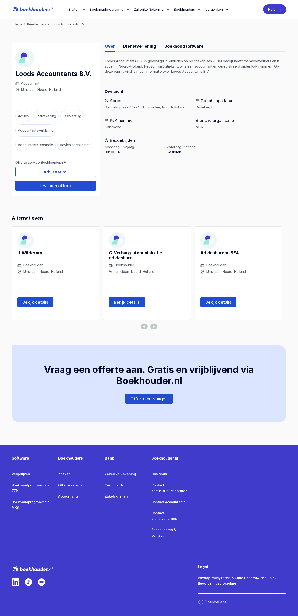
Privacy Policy (209, 578)
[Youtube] (41, 582)
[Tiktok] (28, 582)
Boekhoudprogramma (106, 9)
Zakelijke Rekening (148, 9)
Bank (109, 458)
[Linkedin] (15, 582)
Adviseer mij (56, 171)
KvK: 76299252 (264, 578)
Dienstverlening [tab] (139, 46)
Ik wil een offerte (56, 185)
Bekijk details (35, 302)
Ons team (159, 474)
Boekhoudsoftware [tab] (183, 46)
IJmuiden (28, 89)
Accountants (68, 496)
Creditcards (114, 485)
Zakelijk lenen (116, 496)
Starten (73, 9)
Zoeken (64, 474)
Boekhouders (184, 9)
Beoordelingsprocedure (217, 583)
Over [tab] (110, 46)
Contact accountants (168, 502)
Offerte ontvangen (149, 398)
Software (20, 458)
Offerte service (70, 485)
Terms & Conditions (236, 578)
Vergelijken (21, 474)
